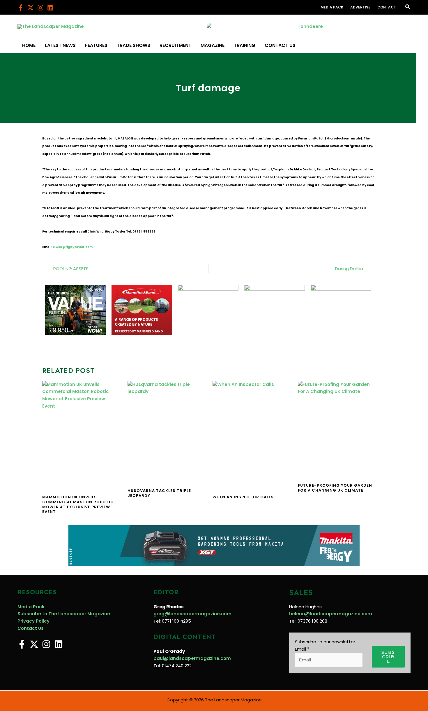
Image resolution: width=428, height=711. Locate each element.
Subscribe (388, 656)
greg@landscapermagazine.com (192, 614)
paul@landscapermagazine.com (192, 658)
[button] (408, 7)
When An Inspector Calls (243, 497)
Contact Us (30, 628)
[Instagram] (40, 7)
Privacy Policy (33, 621)
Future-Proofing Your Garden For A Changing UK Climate (335, 488)
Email (302, 649)
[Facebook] (20, 7)
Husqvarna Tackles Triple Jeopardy (159, 493)
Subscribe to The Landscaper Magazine (63, 614)
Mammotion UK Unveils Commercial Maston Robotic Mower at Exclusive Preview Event (78, 504)
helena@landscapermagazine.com (330, 614)
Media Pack (31, 607)
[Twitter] (30, 7)
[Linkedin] (50, 7)
